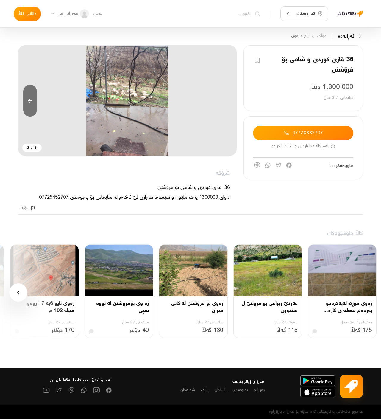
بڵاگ (205, 390)
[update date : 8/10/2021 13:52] (347, 14)
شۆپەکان (187, 390)
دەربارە (259, 390)
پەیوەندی (240, 390)
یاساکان (221, 390)
